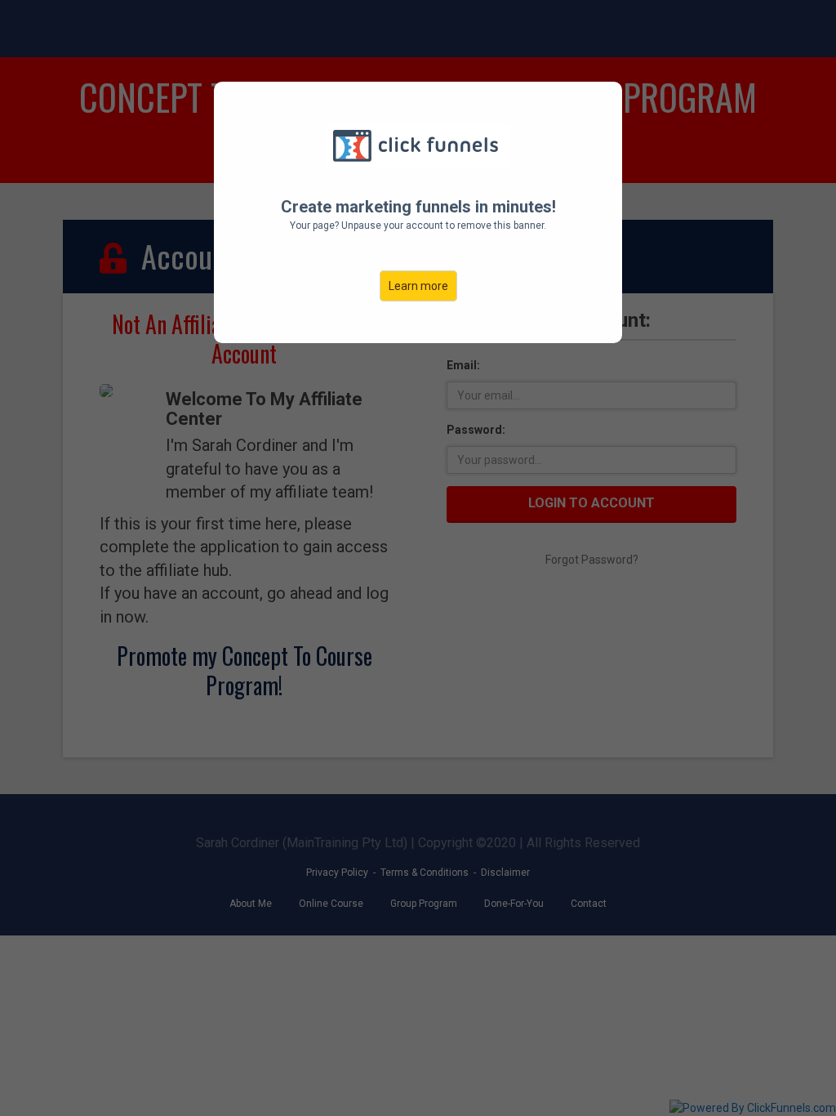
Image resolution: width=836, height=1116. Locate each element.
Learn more (418, 285)
